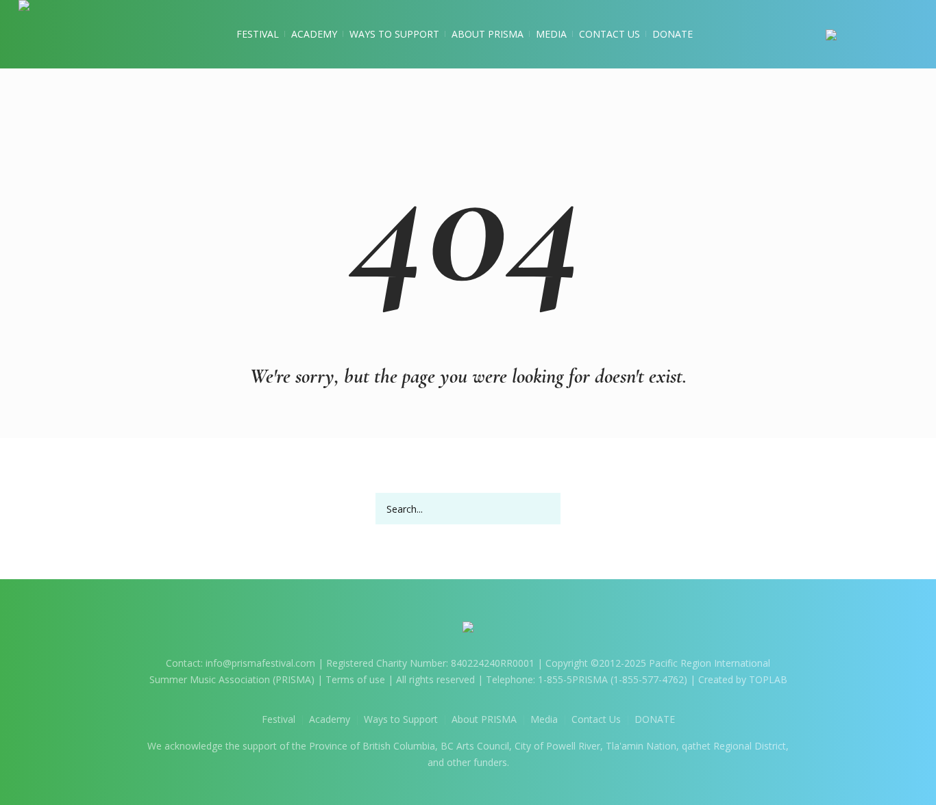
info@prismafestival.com (260, 662)
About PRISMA (484, 719)
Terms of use (355, 679)
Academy (329, 719)
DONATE (655, 719)
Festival (278, 719)
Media (544, 719)
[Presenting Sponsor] (871, 34)
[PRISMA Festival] (468, 629)
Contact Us (596, 719)
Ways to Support (401, 719)
